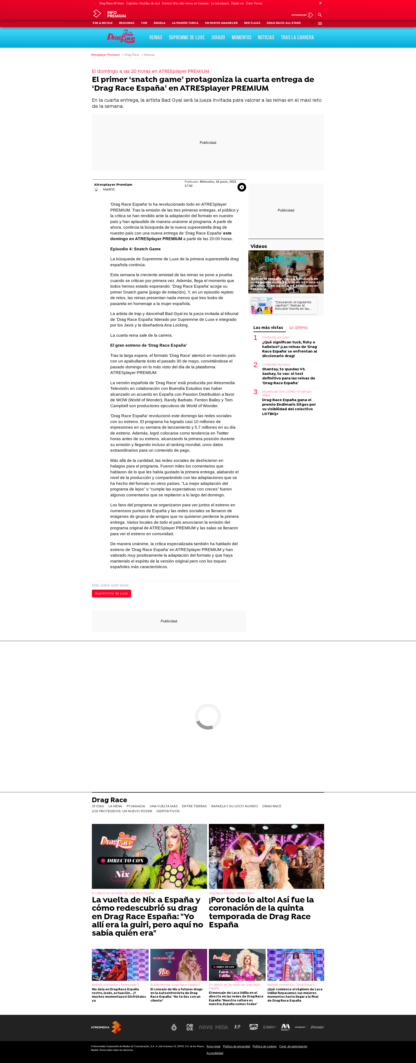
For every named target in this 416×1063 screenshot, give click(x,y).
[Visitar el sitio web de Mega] (221, 1027)
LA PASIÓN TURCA (185, 23)
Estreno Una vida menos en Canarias (185, 3)
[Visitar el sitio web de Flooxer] (317, 1027)
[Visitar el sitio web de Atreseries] (237, 1027)
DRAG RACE (271, 806)
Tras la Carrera (297, 37)
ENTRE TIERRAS (194, 806)
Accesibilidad (214, 1053)
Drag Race (109, 800)
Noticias (266, 37)
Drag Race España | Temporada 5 (231, 893)
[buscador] (319, 15)
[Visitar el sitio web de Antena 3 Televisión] (157, 1029)
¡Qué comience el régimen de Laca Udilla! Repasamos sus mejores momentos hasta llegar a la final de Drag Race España (294, 995)
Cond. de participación (293, 1046)
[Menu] (319, 23)
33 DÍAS (98, 806)
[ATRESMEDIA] (106, 1027)
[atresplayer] (300, 15)
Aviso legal (213, 1046)
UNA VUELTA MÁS (164, 806)
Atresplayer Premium (105, 54)
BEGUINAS (126, 23)
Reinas (156, 37)
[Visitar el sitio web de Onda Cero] (253, 1027)
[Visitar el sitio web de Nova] (205, 1027)
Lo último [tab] (298, 327)
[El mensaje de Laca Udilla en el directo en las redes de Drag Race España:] (237, 965)
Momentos (242, 37)
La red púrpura (220, 3)
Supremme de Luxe (111, 593)
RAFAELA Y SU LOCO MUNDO (234, 806)
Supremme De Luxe (187, 37)
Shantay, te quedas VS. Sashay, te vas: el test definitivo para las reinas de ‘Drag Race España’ (288, 376)
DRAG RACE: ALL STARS (284, 23)
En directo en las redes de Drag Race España (123, 893)
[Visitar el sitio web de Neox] (189, 1027)
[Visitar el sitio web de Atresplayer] (301, 1027)
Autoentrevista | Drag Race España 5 (175, 985)
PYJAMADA (136, 806)
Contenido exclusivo (276, 338)
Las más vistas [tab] (268, 327)
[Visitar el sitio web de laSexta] (173, 1027)
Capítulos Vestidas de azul (143, 3)
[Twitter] (96, 189)
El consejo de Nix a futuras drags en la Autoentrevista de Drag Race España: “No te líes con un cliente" (176, 995)
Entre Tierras (254, 3)
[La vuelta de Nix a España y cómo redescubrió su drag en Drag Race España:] (149, 856)
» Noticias (148, 54)
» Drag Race (130, 54)
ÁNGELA (160, 23)
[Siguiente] (320, 3)
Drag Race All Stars (111, 3)
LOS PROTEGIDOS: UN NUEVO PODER (122, 811)
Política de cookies (265, 1046)
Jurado (218, 37)
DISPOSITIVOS (168, 811)
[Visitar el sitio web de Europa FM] (269, 1027)
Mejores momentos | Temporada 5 (115, 985)
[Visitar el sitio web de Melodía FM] (285, 1027)
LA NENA (115, 806)
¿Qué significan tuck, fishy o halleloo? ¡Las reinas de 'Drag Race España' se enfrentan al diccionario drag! (289, 349)
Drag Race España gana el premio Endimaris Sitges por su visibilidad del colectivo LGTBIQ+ (289, 407)
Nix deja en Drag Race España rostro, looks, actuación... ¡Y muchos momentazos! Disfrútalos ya (119, 995)
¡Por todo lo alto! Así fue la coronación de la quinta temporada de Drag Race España (261, 913)
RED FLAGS (252, 23)
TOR (144, 23)
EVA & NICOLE (103, 23)
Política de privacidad (236, 1046)
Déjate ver (237, 3)
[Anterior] (95, 3)
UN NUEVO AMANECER (221, 23)
